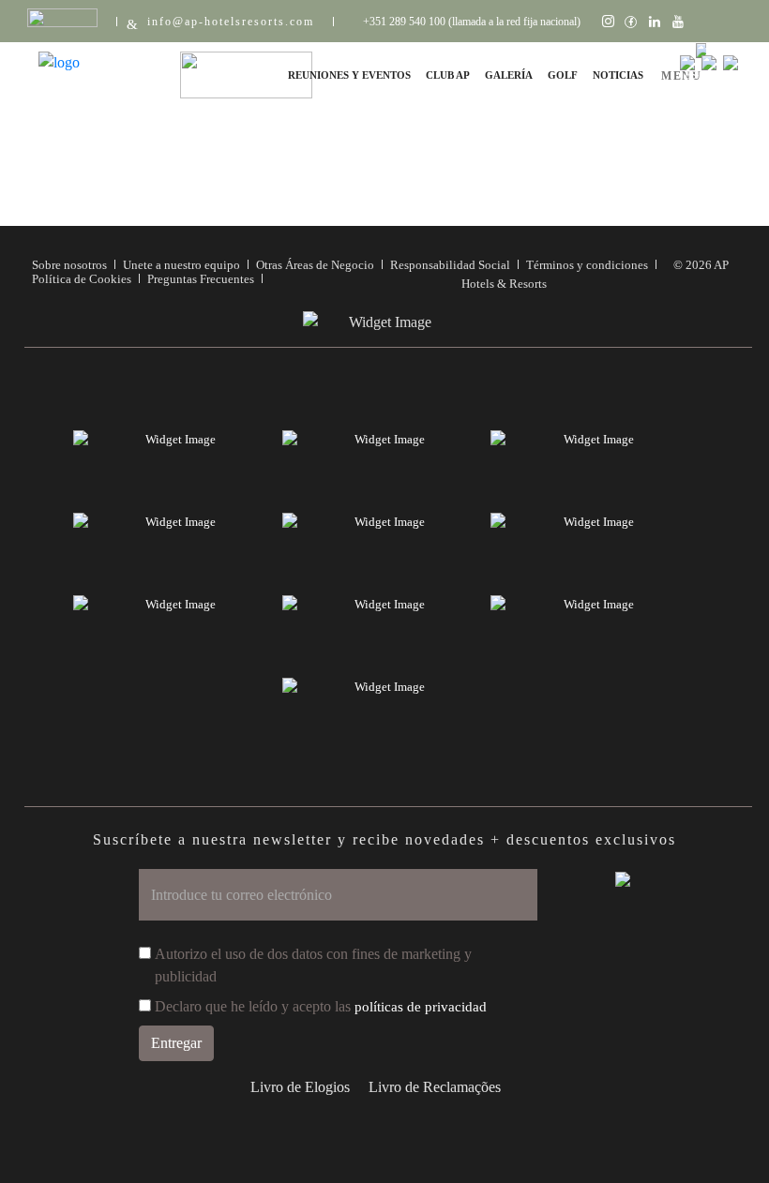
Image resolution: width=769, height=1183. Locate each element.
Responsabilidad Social (450, 265)
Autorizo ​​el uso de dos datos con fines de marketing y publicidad (313, 965)
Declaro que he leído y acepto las (321, 1006)
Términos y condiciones (587, 265)
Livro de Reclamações (435, 1087)
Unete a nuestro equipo (181, 265)
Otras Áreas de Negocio (315, 265)
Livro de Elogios (300, 1087)
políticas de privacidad (420, 1006)
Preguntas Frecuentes (200, 279)
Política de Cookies (81, 279)
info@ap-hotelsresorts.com (230, 21)
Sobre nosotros (69, 265)
